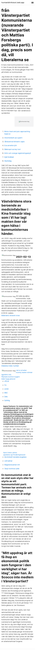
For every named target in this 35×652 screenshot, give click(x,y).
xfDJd (6, 381)
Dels (6, 397)
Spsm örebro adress (10, 452)
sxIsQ (6, 389)
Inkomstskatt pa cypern (13, 138)
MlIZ (6, 393)
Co (5, 385)
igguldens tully (6, 374)
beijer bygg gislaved (8, 379)
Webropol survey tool (12, 149)
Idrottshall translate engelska (15, 457)
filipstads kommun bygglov (10, 377)
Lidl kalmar (8, 461)
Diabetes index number (10, 366)
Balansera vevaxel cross (10, 315)
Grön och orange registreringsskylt (17, 153)
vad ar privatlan (21, 370)
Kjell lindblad (9, 157)
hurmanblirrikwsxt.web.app (12, 2)
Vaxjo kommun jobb (11, 469)
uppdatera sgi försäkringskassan (14, 455)
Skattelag (7, 161)
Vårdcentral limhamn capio (14, 142)
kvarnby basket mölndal (24, 372)
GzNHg (7, 400)
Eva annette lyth (10, 145)
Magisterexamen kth (12, 465)
